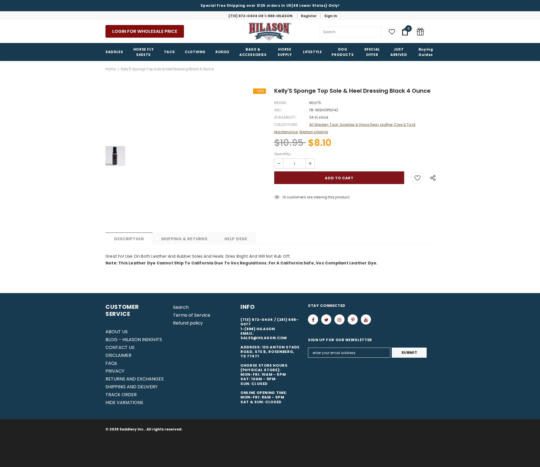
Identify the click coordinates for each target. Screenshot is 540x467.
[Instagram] (339, 319)
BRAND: (280, 102)
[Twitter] (326, 319)
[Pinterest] (353, 319)
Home (110, 69)
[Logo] (270, 32)
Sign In (330, 15)
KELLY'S (315, 102)
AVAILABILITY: (285, 117)
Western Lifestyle (313, 132)
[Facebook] (313, 319)
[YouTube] (366, 319)
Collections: (286, 124)
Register (309, 15)
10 (284, 197)
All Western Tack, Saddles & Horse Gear (344, 124)
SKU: (278, 110)
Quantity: (282, 153)
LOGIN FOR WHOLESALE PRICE (144, 31)
